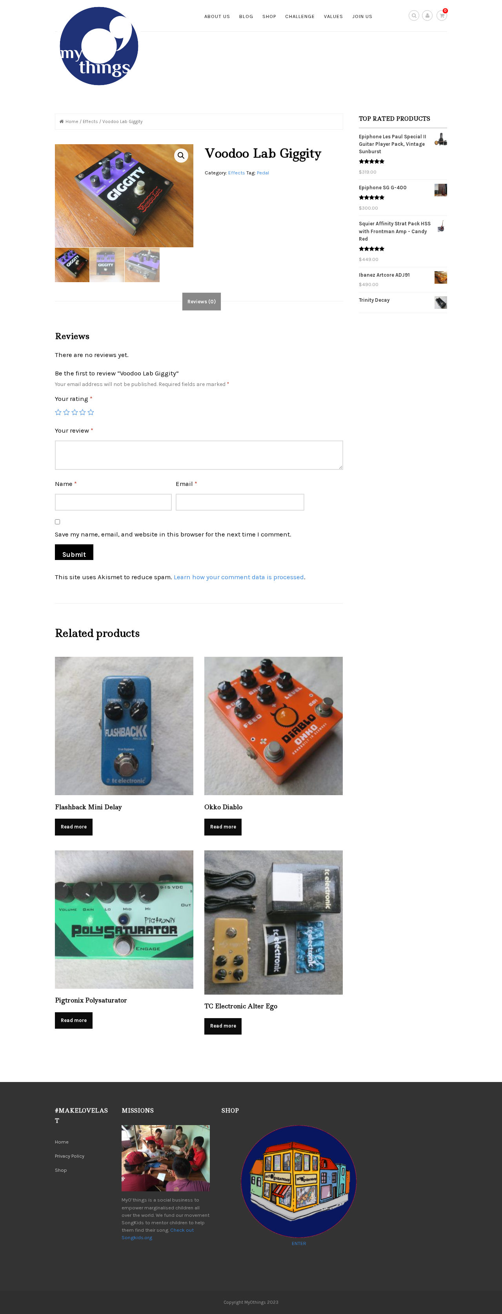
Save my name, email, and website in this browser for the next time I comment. (173, 534)
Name (66, 484)
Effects (90, 121)
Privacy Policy (69, 1156)
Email (186, 484)
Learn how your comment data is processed (239, 577)
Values (333, 16)
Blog (246, 16)
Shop (269, 16)
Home (71, 121)
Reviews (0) (201, 301)
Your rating (74, 398)
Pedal (263, 173)
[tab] (201, 301)
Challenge (300, 16)
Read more (74, 827)
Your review (74, 430)
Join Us (362, 16)
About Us (217, 16)
